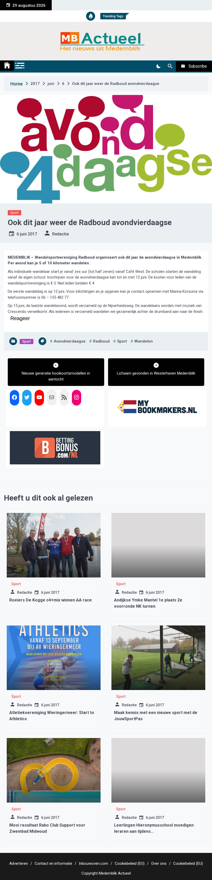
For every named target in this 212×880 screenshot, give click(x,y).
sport (122, 341)
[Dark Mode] (158, 66)
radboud (101, 341)
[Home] (7, 65)
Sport (14, 213)
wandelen (143, 341)
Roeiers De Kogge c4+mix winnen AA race (50, 600)
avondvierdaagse (70, 341)
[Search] (170, 66)
